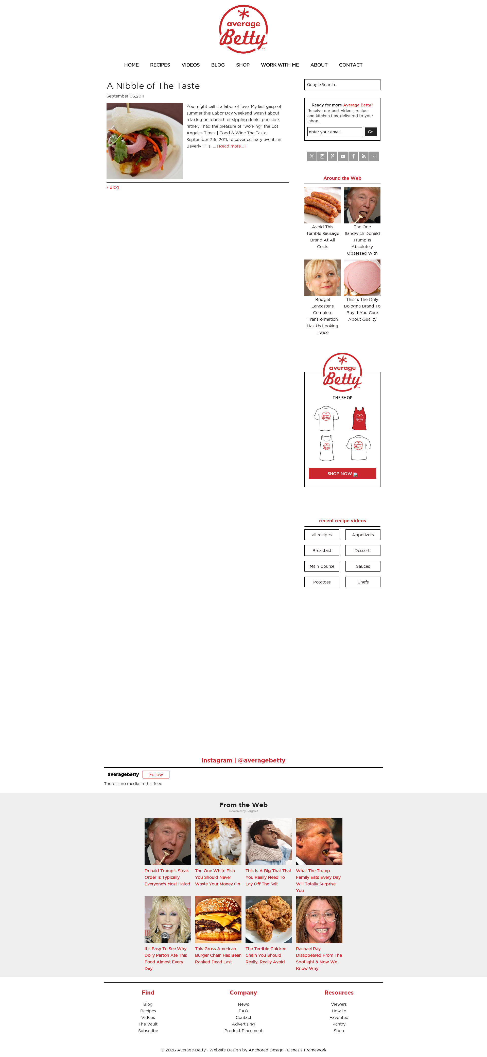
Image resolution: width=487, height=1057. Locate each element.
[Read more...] (231, 146)
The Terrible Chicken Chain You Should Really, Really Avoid (266, 955)
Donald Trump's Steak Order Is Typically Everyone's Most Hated (167, 877)
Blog (114, 187)
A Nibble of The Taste (153, 85)
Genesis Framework (306, 1050)
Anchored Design (266, 1050)
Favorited (339, 1017)
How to (339, 1011)
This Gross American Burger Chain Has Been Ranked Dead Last (218, 955)
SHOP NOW (340, 473)
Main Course (322, 566)
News (243, 1004)
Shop (339, 1030)
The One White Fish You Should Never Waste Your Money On (217, 877)
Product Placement (243, 1030)
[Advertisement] (342, 668)
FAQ (243, 1011)
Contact (243, 1017)
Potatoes (322, 582)
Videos (148, 1017)
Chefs (363, 582)
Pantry (339, 1024)
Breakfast (321, 550)
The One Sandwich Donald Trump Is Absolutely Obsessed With (362, 239)
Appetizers (363, 534)
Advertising (243, 1024)
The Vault (148, 1024)
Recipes (148, 1011)
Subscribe (148, 1030)
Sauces (363, 566)
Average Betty (243, 29)
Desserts (363, 550)
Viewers (339, 1004)
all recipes (322, 534)
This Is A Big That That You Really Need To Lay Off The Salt (268, 877)
